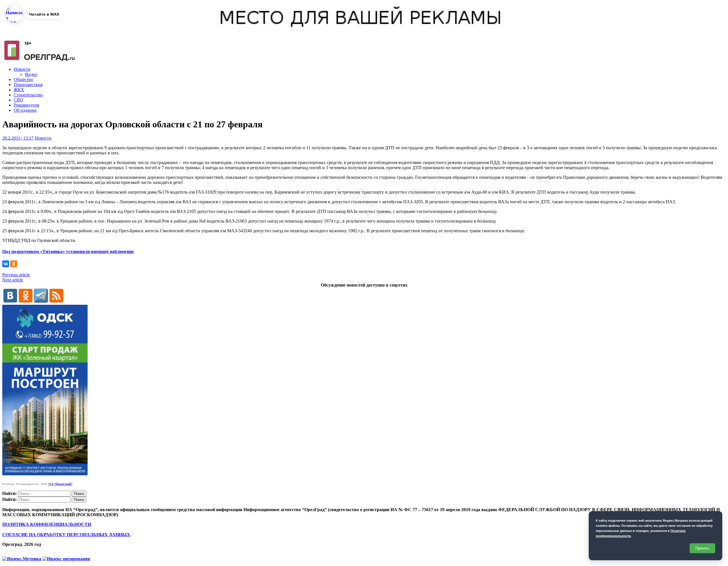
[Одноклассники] (13, 263)
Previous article (16, 274)
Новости (22, 69)
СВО (18, 100)
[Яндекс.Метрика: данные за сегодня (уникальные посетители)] (21, 558)
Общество (23, 79)
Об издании (25, 110)
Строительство (28, 94)
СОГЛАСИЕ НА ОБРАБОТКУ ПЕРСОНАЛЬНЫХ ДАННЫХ (66, 534)
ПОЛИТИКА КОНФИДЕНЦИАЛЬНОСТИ (46, 524)
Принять (702, 548)
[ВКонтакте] (5, 263)
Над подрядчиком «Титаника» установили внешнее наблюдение (68, 251)
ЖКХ (19, 89)
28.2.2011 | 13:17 (18, 138)
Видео (31, 74)
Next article (12, 279)
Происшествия (28, 84)
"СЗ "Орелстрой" (60, 484)
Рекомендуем (26, 105)
